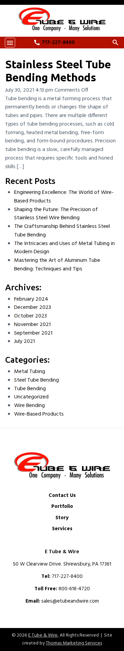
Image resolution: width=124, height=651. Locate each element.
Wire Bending (29, 405)
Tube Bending (30, 388)
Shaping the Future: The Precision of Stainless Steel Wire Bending (56, 214)
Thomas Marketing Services (74, 643)
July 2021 (24, 341)
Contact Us (62, 496)
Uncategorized (31, 397)
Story (62, 518)
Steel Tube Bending (36, 380)
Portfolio (62, 507)
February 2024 (31, 299)
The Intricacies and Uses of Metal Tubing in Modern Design (64, 248)
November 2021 (32, 324)
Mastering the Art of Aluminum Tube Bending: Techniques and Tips (57, 265)
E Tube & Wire (43, 635)
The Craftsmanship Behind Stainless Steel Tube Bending (62, 231)
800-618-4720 (74, 589)
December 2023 (32, 307)
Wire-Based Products (39, 414)
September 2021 (33, 333)
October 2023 (30, 316)
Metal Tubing (29, 371)
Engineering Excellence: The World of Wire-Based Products (64, 197)
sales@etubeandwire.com (70, 601)
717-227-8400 (67, 576)
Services (62, 529)
